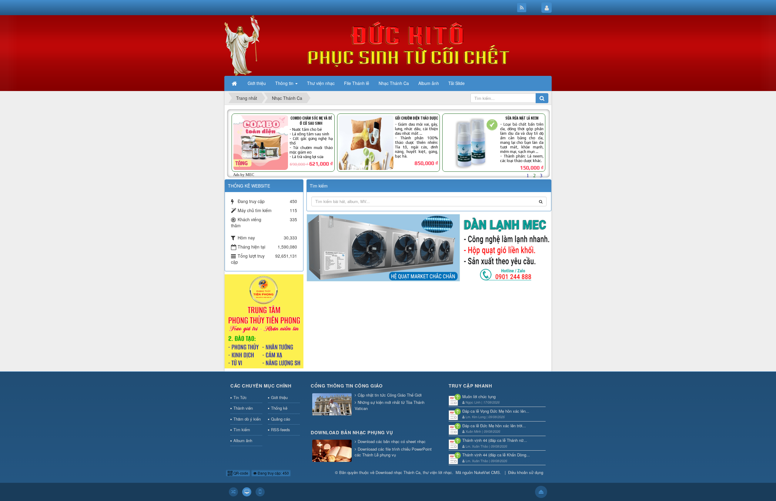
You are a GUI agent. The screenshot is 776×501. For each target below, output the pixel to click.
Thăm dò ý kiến (247, 419)
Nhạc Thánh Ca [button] (394, 83)
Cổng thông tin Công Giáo (347, 385)
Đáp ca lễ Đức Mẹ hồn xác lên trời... (494, 425)
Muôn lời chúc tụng (479, 396)
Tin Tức (240, 397)
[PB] (264, 321)
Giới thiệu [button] (257, 83)
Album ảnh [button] (428, 83)
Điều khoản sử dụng (525, 472)
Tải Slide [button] (456, 83)
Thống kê (279, 408)
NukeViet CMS (487, 472)
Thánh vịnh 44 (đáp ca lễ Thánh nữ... (494, 440)
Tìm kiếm (241, 429)
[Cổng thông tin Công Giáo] (332, 405)
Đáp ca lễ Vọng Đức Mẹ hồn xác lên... (495, 411)
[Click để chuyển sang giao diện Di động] (260, 491)
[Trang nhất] (235, 83)
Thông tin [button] (285, 83)
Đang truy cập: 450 (273, 473)
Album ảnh (242, 440)
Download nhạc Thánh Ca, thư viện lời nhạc (414, 472)
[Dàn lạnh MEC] (429, 247)
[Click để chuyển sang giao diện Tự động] (233, 491)
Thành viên (243, 408)
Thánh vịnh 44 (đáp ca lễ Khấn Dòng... (496, 455)
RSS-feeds (280, 429)
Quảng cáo (280, 419)
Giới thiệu (279, 397)
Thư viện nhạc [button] (321, 83)
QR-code (240, 473)
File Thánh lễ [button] (356, 83)
